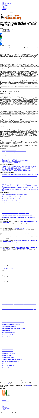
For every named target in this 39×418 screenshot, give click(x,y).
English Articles (5, 4)
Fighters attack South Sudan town (7, 330)
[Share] (19, 44)
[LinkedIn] (19, 42)
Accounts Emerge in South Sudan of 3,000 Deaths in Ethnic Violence (12, 359)
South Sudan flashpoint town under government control (10, 340)
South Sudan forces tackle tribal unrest (7, 349)
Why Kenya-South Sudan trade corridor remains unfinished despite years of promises (14, 194)
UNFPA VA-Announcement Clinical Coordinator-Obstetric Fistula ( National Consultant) (15, 278)
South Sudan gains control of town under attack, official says (11, 324)
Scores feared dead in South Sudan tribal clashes (9, 326)
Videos (3, 7)
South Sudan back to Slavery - (10, 153)
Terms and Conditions (5, 408)
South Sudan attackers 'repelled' (7, 355)
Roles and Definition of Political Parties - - (15, 184)
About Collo (4, 9)
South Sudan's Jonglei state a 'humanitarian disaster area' (10, 361)
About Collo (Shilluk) (5, 401)
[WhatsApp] (19, 37)
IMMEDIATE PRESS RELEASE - (11, 162)
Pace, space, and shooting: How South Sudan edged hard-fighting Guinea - (17, 168)
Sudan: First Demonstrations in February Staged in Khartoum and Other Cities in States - (19, 176)
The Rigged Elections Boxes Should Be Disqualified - (14, 151)
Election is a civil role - (9, 150)
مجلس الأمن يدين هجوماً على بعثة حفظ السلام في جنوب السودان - (16, 170)
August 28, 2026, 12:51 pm (6, 226)
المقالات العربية (5, 5)
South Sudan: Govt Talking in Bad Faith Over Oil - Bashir (10, 369)
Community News (5, 8)
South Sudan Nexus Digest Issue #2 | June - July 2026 (9, 200)
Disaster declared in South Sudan (7, 367)
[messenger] (19, 41)
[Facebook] (19, 34)
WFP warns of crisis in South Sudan (7, 363)
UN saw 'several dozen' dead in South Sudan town (9, 365)
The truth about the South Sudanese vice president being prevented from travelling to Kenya (15, 213)
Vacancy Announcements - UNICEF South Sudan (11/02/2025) (11, 283)
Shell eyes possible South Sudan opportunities (8, 353)
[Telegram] (19, 39)
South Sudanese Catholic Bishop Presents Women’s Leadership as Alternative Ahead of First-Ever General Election (18, 217)
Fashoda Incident (28, 385)
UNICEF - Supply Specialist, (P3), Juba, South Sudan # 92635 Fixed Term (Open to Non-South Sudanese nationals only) (19, 304)
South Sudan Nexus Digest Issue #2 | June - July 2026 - (14, 169)
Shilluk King (8, 383)
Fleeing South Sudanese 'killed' (6, 336)
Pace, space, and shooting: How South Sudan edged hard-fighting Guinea (12, 198)
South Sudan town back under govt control (8, 357)
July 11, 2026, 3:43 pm (6, 231)
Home (3, 2)
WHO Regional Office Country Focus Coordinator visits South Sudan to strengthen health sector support (17, 215)
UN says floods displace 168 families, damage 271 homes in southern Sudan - (17, 167)
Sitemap (3, 409)
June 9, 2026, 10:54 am (6, 251)
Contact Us (4, 10)
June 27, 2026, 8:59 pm (6, 245)
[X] (19, 36)
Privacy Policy (4, 407)
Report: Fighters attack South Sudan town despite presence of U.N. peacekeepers (13, 328)
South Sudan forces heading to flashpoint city (8, 332)
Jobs (3, 6)
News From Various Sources (7, 3)
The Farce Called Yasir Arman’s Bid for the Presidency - (14, 159)
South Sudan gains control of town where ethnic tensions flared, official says (13, 322)
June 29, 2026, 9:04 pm (6, 238)
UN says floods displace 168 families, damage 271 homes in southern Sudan (13, 196)
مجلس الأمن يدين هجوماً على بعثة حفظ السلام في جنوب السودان (11, 202)
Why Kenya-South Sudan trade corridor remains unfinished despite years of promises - (19, 166)
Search (1, 11)
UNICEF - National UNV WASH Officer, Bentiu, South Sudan (11, 273)
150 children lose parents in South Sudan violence (9, 334)
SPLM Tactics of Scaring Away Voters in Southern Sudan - (14, 161)
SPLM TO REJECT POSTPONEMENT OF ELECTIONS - (15, 160)
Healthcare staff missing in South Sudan (8, 338)
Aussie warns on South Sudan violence (7, 351)
